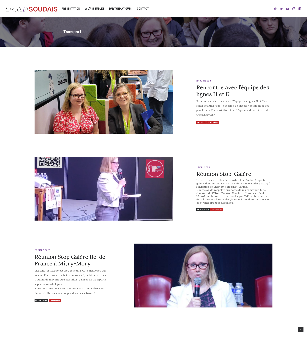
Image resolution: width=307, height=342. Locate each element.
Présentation (71, 8)
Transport (212, 122)
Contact (143, 8)
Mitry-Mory (203, 210)
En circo (201, 122)
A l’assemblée (94, 8)
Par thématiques (120, 8)
